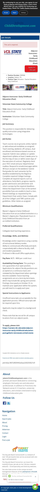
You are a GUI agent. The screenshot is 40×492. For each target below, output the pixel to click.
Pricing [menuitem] (5, 426)
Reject (14, 12)
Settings (23, 12)
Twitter (8, 403)
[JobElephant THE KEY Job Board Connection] (20, 447)
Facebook (4, 403)
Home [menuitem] (4, 415)
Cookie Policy (7, 8)
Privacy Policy (22, 4)
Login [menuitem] (4, 436)
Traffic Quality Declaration (29, 8)
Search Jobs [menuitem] (6, 419)
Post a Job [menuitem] (6, 440)
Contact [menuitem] (5, 433)
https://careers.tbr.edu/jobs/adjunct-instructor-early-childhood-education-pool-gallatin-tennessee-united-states (18, 330)
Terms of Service (9, 4)
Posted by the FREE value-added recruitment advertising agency (18, 358)
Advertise (6, 429)
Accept (6, 12)
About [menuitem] (4, 422)
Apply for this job (31, 68)
